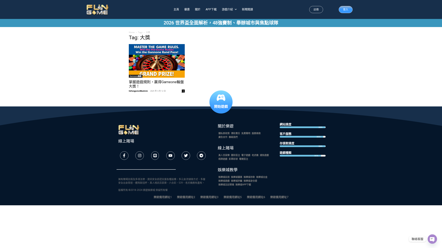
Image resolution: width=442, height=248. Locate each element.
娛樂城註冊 (224, 176)
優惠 (187, 9)
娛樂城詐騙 (236, 180)
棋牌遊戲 (222, 158)
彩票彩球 (233, 158)
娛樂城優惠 (236, 176)
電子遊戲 (245, 154)
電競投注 (243, 158)
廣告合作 (222, 136)
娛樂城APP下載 (243, 184)
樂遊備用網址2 (186, 197)
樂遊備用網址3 (209, 197)
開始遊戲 (221, 106)
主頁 (176, 9)
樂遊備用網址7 (279, 197)
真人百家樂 (224, 154)
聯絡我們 (233, 136)
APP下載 (211, 9)
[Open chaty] (432, 239)
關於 (197, 9)
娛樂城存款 (249, 176)
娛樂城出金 (261, 176)
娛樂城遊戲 (224, 180)
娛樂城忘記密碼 (226, 184)
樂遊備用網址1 (163, 197)
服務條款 (256, 133)
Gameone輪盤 (135, 76)
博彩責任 (235, 133)
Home (132, 32)
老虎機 (255, 154)
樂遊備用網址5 (233, 197)
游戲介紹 (227, 9)
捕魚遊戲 (264, 154)
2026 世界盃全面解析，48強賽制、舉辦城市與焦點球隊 (221, 23)
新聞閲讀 (247, 9)
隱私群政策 (224, 133)
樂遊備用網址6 (256, 197)
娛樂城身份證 (250, 180)
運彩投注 (235, 154)
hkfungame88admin (138, 91)
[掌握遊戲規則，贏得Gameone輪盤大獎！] (157, 61)
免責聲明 (245, 133)
